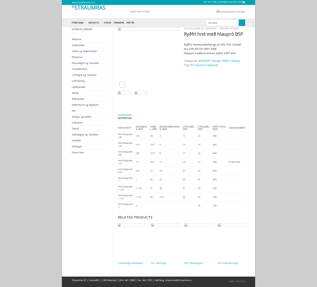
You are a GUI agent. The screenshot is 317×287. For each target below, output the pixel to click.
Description (125, 118)
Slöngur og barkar (81, 116)
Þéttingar (77, 146)
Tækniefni (118, 22)
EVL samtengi (158, 263)
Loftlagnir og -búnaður (84, 74)
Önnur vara (78, 152)
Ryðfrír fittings (229, 28)
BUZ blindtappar (193, 263)
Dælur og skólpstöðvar (84, 51)
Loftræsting (78, 80)
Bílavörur (76, 39)
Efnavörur (77, 57)
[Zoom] (122, 84)
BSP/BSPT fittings (210, 61)
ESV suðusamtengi (228, 263)
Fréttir (130, 22)
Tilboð (75, 128)
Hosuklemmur (79, 69)
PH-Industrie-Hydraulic (204, 65)
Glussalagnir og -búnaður (85, 63)
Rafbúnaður (78, 98)
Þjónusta (93, 22)
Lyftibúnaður (79, 87)
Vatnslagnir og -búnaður (85, 134)
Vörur (107, 22)
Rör (74, 110)
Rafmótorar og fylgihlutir (85, 104)
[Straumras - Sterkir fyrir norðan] (98, 11)
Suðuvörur (77, 122)
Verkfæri (76, 140)
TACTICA (240, 281)
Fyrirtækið (78, 22)
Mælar (75, 92)
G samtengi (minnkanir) (130, 263)
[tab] (125, 118)
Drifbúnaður (78, 45)
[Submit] (242, 22)
